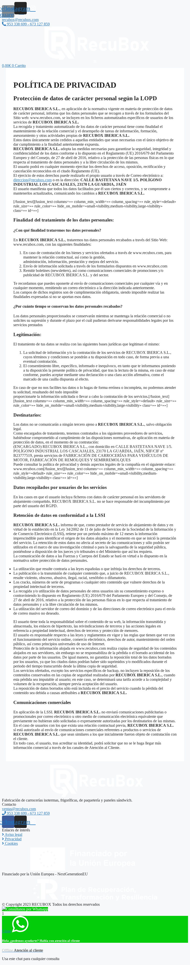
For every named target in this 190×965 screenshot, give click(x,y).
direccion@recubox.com (32, 180)
